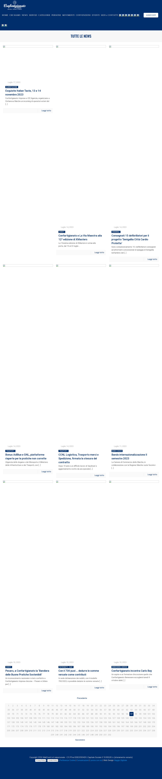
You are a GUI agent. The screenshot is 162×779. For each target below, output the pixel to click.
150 (65, 722)
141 (26, 722)
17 (79, 706)
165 (131, 722)
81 (61, 714)
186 (74, 726)
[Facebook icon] (74, 764)
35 (9, 710)
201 (140, 726)
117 (70, 718)
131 (131, 718)
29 (131, 706)
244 (74, 735)
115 (61, 718)
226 (100, 730)
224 (92, 730)
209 (26, 730)
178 (39, 726)
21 (96, 706)
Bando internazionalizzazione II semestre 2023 (129, 455)
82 (66, 714)
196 (118, 726)
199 (131, 726)
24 (110, 706)
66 (145, 710)
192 (100, 726)
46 (57, 710)
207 (17, 730)
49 (70, 710)
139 (17, 722)
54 (92, 710)
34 (153, 706)
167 (140, 722)
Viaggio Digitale (120, 760)
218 (65, 730)
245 (78, 735)
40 (31, 710)
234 (135, 730)
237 (149, 730)
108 (30, 718)
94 (118, 714)
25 (114, 706)
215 (52, 730)
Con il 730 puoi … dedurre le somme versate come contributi (78, 671)
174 (21, 726)
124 (100, 718)
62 (127, 710)
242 (65, 735)
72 (22, 714)
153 (78, 722)
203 (149, 726)
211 (35, 730)
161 (114, 722)
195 (114, 726)
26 (118, 706)
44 (48, 710)
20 (92, 706)
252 (109, 735)
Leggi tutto (46, 110)
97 (131, 714)
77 (44, 714)
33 (149, 706)
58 (110, 710)
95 (123, 714)
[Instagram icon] (84, 764)
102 (153, 714)
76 (39, 714)
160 (109, 722)
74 (31, 714)
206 (13, 730)
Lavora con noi (96, 760)
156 (92, 722)
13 (61, 706)
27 (123, 706)
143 (35, 722)
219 (70, 730)
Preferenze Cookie (67, 760)
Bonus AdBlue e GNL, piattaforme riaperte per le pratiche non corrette (25, 455)
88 (92, 714)
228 (109, 730)
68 (153, 710)
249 (96, 735)
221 (78, 730)
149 (61, 722)
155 (87, 722)
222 (83, 730)
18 (83, 706)
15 (70, 706)
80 (57, 714)
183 (61, 726)
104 (13, 718)
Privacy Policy (40, 760)
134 (144, 718)
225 (96, 730)
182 (56, 726)
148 (56, 722)
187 (78, 726)
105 (17, 718)
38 (22, 710)
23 (105, 706)
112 (48, 718)
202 (144, 726)
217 (61, 730)
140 (21, 722)
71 (17, 714)
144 (39, 722)
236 (144, 730)
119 (78, 718)
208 (21, 730)
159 (105, 722)
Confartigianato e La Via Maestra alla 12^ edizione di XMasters (80, 236)
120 (83, 718)
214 (48, 730)
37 (17, 710)
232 (127, 730)
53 (88, 710)
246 (83, 735)
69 (9, 714)
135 (149, 718)
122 (92, 718)
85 (79, 714)
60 (118, 710)
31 (140, 706)
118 (74, 718)
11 (52, 706)
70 (13, 714)
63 (131, 710)
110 (39, 718)
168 (144, 722)
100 (144, 714)
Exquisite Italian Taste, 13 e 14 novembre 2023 (23, 91)
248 (92, 735)
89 (96, 714)
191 (96, 726)
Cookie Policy (52, 760)
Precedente (82, 698)
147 (52, 722)
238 (153, 730)
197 (122, 726)
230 (118, 730)
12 (57, 706)
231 (122, 730)
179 (43, 726)
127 (114, 718)
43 (44, 710)
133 (140, 718)
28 (127, 706)
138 (13, 722)
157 (96, 722)
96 (127, 714)
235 (140, 730)
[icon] (86, 764)
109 (35, 718)
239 (52, 735)
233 (131, 730)
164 (127, 722)
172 (13, 726)
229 (114, 730)
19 (88, 706)
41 (35, 710)
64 (136, 710)
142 (30, 722)
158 (100, 722)
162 (118, 722)
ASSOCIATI (151, 15)
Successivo (80, 740)
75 (35, 714)
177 (35, 726)
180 (48, 726)
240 (56, 735)
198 (127, 726)
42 (39, 710)
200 (135, 726)
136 (153, 718)
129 (122, 718)
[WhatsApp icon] (71, 764)
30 (136, 706)
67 (149, 710)
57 (105, 710)
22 (101, 706)
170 (153, 722)
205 (8, 730)
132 (135, 718)
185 (70, 726)
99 (140, 714)
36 (13, 710)
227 (105, 730)
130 (127, 718)
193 (105, 726)
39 (26, 710)
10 (48, 706)
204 (153, 726)
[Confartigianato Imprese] (15, 5)
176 (30, 726)
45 (52, 710)
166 (135, 722)
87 (88, 714)
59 (114, 710)
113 (52, 718)
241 (61, 735)
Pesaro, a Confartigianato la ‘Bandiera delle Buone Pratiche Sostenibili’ (27, 671)
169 (149, 722)
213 (43, 730)
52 (83, 710)
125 (105, 718)
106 (21, 718)
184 (65, 726)
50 (74, 710)
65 (140, 710)
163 (122, 722)
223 (87, 730)
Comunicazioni (82, 760)
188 (83, 726)
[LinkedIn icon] (81, 764)
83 (70, 714)
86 (83, 714)
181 (52, 726)
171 (8, 726)
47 (61, 710)
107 (26, 718)
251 (105, 735)
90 (101, 714)
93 (114, 714)
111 (43, 718)
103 (8, 718)
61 (123, 710)
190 (92, 726)
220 (74, 730)
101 (149, 714)
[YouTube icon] (79, 764)
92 (110, 714)
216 (56, 730)
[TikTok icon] (89, 764)
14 (66, 706)
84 (74, 714)
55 (96, 710)
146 (48, 722)
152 (74, 722)
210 (30, 730)
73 (26, 714)
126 (109, 718)
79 (52, 714)
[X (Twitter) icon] (76, 764)
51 (79, 710)
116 (65, 718)
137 (8, 722)
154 (83, 722)
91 (105, 714)
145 (43, 722)
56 (101, 710)
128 (118, 718)
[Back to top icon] (81, 752)
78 (48, 714)
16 (74, 706)
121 (87, 718)
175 (26, 726)
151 (70, 722)
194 (109, 726)
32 (145, 706)
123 (96, 718)
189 (87, 726)
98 (136, 714)
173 (17, 726)
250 (100, 735)
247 (87, 735)
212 (39, 730)
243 (70, 735)
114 (56, 718)
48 (66, 710)
